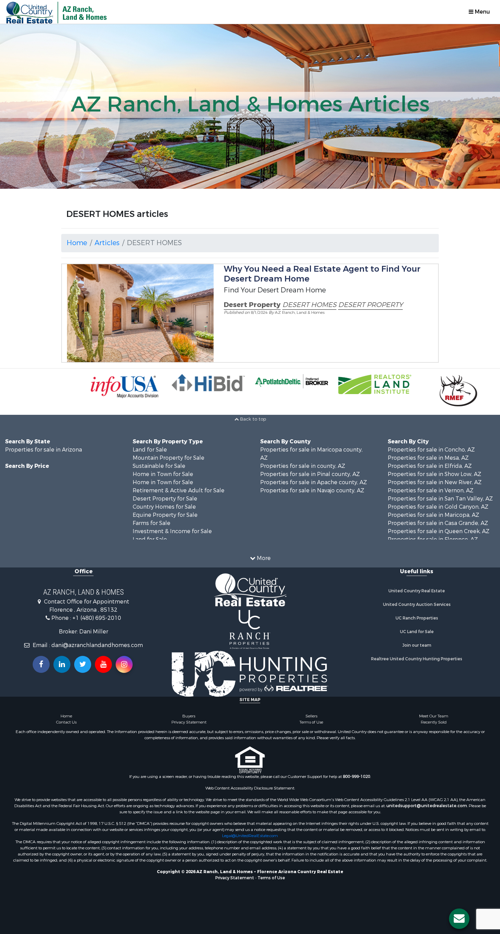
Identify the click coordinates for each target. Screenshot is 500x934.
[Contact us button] (459, 918)
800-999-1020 (356, 776)
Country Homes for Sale (164, 506)
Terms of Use (311, 722)
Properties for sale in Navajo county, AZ (312, 490)
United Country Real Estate (416, 591)
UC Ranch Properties (417, 618)
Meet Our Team (433, 716)
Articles (107, 243)
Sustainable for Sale (159, 466)
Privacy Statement (188, 722)
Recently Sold (434, 722)
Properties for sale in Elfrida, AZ (430, 466)
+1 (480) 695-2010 (96, 618)
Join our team (416, 645)
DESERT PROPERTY (370, 304)
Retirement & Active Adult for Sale (178, 490)
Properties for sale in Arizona (43, 449)
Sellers (311, 716)
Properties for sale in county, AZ (302, 466)
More (263, 558)
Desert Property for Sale (165, 498)
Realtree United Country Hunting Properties (416, 659)
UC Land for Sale (417, 631)
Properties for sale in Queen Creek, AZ (438, 531)
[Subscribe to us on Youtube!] (103, 664)
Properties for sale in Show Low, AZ (434, 474)
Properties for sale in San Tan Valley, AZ (440, 498)
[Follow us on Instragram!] (124, 664)
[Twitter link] (82, 664)
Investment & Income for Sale (172, 531)
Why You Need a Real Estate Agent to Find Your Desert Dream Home (322, 274)
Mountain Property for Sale (168, 457)
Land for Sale (150, 449)
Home (77, 243)
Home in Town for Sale (163, 474)
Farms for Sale (151, 523)
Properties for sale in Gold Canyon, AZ (438, 506)
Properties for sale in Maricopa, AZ (433, 515)
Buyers (188, 716)
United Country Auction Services (417, 604)
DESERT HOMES (309, 304)
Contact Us (66, 722)
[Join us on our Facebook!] (41, 664)
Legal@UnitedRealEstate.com (250, 835)
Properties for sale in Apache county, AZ (313, 482)
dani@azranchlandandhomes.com (97, 645)
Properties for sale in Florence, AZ (433, 539)
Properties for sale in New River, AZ (435, 482)
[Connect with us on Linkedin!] (61, 664)
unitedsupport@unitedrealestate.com (426, 806)
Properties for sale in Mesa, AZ (428, 457)
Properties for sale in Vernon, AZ (430, 490)
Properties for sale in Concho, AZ (431, 449)
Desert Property (252, 304)
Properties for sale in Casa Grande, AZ (438, 523)
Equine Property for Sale (165, 515)
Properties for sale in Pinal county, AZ (310, 474)
